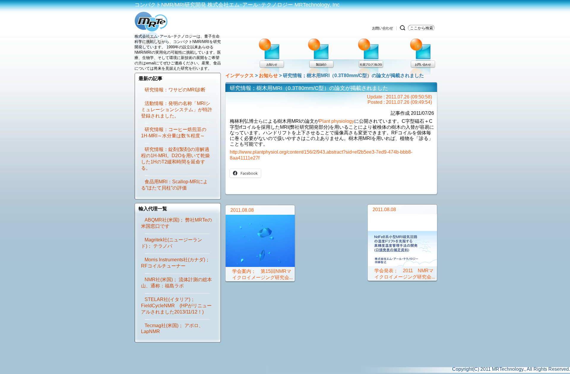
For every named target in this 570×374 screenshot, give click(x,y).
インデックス (239, 75)
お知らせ (268, 75)
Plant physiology (336, 121)
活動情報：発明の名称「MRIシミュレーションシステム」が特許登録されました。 (176, 109)
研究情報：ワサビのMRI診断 (175, 89)
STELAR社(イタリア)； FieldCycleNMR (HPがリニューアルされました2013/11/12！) (176, 305)
